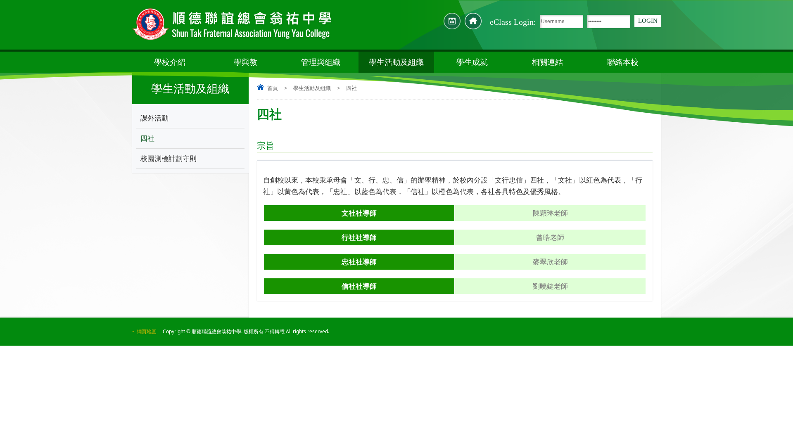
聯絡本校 (623, 62)
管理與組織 (320, 62)
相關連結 (547, 62)
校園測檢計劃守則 (168, 158)
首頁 (272, 88)
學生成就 (472, 62)
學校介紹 (169, 62)
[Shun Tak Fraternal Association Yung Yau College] (232, 24)
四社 (147, 138)
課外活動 (154, 118)
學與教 (245, 62)
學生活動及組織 (396, 62)
